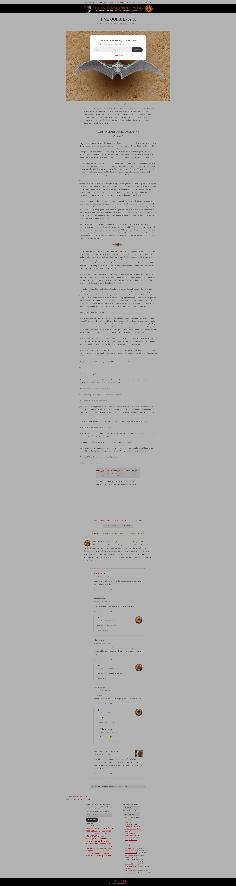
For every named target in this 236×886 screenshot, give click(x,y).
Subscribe (137, 50)
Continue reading (118, 56)
